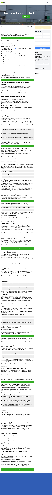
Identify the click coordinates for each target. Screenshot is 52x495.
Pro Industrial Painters (13, 48)
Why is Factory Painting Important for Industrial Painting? (42, 57)
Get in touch (26, 16)
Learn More (17, 146)
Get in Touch (17, 38)
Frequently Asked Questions (40, 68)
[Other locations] (47, 2)
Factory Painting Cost (39, 54)
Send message (43, 48)
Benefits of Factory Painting (40, 62)
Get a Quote (17, 79)
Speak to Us (17, 201)
